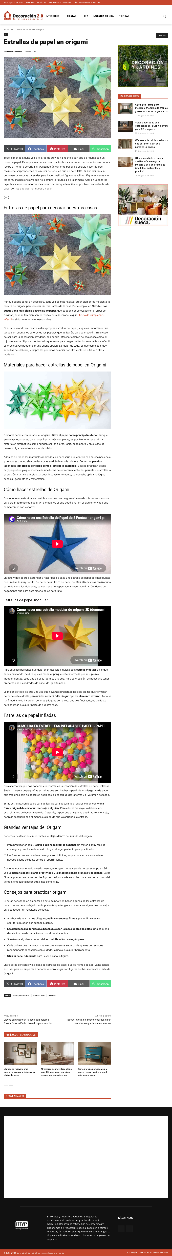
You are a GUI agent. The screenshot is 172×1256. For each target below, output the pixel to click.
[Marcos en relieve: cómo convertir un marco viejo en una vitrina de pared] (20, 1053)
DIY (12, 29)
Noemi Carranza (14, 51)
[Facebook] (162, 2)
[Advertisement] (86, 1157)
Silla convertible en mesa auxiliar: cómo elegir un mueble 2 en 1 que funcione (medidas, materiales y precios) (150, 165)
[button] (164, 16)
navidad (52, 995)
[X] (166, 2)
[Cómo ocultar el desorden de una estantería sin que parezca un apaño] (125, 144)
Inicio (6, 29)
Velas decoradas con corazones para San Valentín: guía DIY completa (151, 126)
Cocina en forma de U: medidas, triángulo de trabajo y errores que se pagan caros (151, 108)
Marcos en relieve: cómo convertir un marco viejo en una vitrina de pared (19, 1072)
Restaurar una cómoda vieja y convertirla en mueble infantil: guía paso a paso (92, 1072)
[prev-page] (6, 1083)
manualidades (39, 995)
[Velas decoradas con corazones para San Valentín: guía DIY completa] (125, 126)
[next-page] (11, 1083)
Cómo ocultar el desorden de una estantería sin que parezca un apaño (151, 143)
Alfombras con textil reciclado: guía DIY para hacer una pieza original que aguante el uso (56, 1072)
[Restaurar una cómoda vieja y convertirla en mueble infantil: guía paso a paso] (94, 1053)
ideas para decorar (21, 995)
